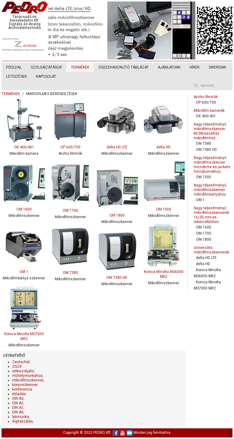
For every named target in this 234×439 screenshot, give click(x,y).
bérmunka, (21, 417)
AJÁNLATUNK (169, 67)
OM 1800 (203, 239)
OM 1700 (203, 233)
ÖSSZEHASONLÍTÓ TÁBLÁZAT (123, 67)
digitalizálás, (23, 421)
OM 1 (200, 200)
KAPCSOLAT (46, 76)
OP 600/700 (206, 102)
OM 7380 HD (206, 149)
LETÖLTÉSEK (16, 76)
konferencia (22, 389)
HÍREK (195, 67)
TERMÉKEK (80, 67)
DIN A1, (18, 407)
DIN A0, (18, 412)
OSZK (17, 366)
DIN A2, (18, 403)
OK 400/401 (206, 116)
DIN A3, (18, 398)
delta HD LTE (206, 258)
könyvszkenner (25, 385)
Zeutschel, (21, 362)
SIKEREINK (217, 67)
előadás (19, 394)
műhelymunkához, (28, 376)
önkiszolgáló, (23, 371)
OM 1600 (203, 227)
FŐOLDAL (14, 67)
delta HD (203, 264)
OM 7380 (203, 143)
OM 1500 (203, 177)
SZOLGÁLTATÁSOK (46, 67)
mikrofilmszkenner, (28, 380)
